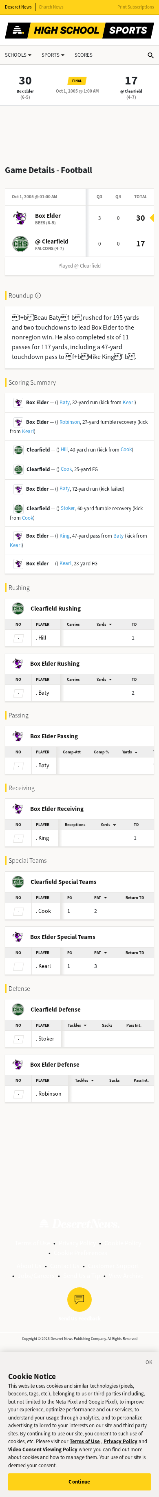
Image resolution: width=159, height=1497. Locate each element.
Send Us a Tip (81, 1275)
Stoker (68, 508)
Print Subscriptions (135, 7)
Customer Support (113, 1266)
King (65, 535)
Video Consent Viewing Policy (42, 1449)
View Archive (126, 1275)
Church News (51, 7)
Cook (126, 449)
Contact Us (65, 1266)
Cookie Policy (122, 1243)
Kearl (129, 402)
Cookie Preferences (80, 1253)
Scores (84, 54)
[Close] (149, 1364)
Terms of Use (32, 1243)
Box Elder (25, 91)
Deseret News (18, 7)
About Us (29, 1266)
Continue (79, 1481)
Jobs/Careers (36, 1275)
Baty (65, 402)
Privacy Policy (77, 1243)
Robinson (70, 422)
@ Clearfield (131, 91)
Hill (64, 449)
